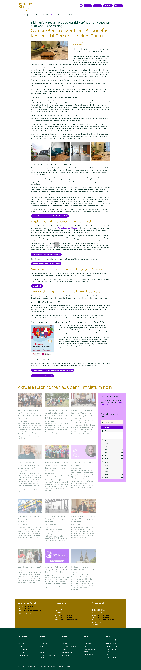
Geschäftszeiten (61, 606)
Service (64, 636)
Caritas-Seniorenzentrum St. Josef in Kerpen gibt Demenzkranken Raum (75, 15)
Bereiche (42, 636)
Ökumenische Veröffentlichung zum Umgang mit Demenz (66, 269)
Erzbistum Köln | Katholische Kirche (28, 15)
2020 (106, 456)
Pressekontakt (61, 603)
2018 (106, 462)
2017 (106, 465)
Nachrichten (46, 15)
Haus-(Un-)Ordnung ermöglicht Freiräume (51, 164)
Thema (86, 636)
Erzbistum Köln (22, 636)
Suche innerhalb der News (110, 415)
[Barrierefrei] (81, 5)
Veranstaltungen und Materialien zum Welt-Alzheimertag (53, 370)
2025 (106, 440)
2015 (106, 471)
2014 (106, 474)
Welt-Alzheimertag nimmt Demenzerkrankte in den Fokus (66, 291)
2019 (106, 459)
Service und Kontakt (27, 603)
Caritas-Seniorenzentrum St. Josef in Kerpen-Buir (50, 216)
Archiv (107, 428)
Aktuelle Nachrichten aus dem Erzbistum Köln (65, 387)
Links (108, 636)
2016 (106, 468)
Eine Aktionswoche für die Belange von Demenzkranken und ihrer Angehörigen (68, 322)
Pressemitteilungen (110, 396)
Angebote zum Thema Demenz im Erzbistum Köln (61, 221)
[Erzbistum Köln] (25, 7)
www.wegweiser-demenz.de (43, 376)
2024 (106, 443)
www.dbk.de (37, 286)
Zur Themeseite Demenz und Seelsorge (46, 254)
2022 (106, 449)
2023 (106, 446)
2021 (106, 453)
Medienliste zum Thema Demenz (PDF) (46, 264)
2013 (106, 478)
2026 (106, 431)
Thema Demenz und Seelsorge (68, 228)
